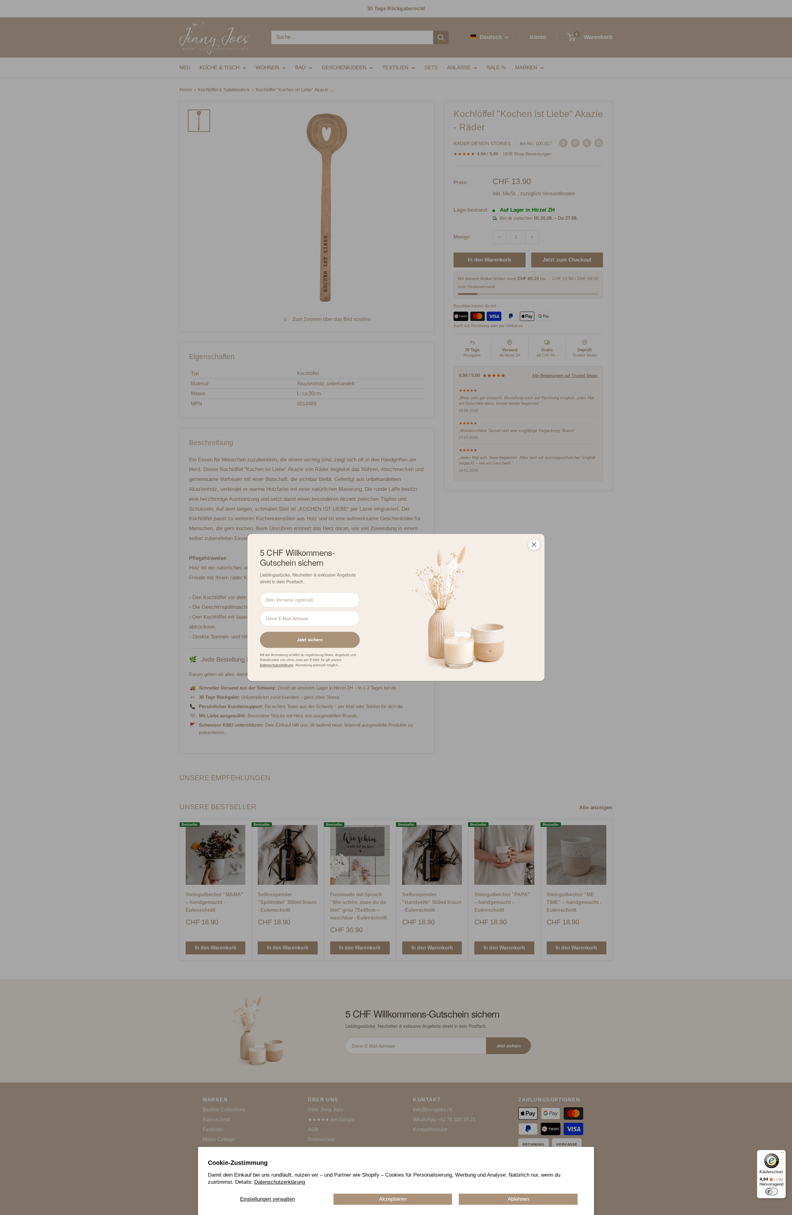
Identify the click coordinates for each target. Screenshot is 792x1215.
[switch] (771, 1191)
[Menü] (782, 1153)
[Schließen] (534, 544)
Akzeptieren (393, 1199)
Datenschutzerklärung (279, 1182)
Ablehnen (518, 1199)
